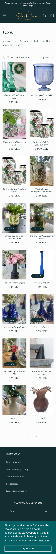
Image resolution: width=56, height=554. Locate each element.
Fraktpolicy (12, 484)
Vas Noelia (14, 418)
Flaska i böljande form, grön (14, 96)
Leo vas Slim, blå (41, 327)
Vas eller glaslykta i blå (41, 95)
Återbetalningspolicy (17, 469)
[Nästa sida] (45, 436)
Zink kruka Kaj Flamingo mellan (14, 190)
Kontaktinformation (16, 491)
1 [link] (10, 436)
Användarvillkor (15, 476)
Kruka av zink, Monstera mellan (41, 237)
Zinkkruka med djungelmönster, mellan (41, 190)
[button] (4, 15)
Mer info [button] (44, 540)
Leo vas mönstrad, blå (14, 327)
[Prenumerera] (46, 511)
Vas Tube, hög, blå (41, 282)
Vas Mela (41, 418)
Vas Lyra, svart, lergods (14, 282)
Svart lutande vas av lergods (41, 372)
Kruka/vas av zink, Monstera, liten (14, 237)
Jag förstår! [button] (28, 548)
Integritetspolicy (15, 462)
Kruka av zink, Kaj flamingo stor (41, 143)
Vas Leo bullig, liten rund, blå (14, 372)
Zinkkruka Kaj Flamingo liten (14, 143)
